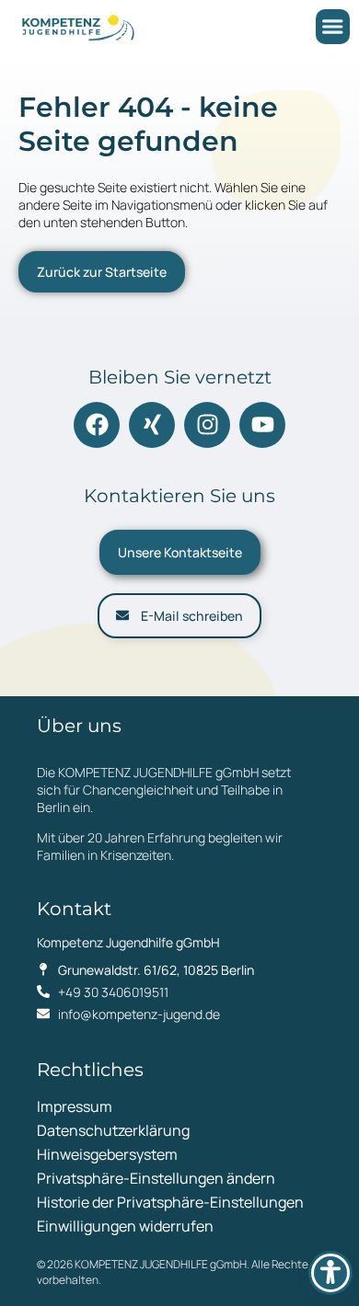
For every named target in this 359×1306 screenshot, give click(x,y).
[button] (333, 26)
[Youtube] (262, 425)
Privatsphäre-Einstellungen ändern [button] (156, 1178)
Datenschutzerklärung (113, 1130)
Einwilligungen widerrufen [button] (125, 1226)
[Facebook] (97, 425)
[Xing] (152, 425)
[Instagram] (207, 425)
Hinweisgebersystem (107, 1154)
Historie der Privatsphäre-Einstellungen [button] (170, 1202)
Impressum (74, 1106)
